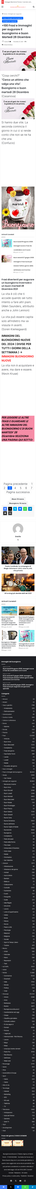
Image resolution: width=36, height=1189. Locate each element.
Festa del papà (8, 839)
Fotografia (7, 897)
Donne (5, 723)
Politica (6, 988)
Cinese (6, 1015)
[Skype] (15, 509)
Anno (5, 1000)
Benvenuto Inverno (10, 784)
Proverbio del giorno (10, 766)
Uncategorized (7, 1127)
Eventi (6, 893)
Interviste (7, 954)
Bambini (6, 878)
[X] (10, 509)
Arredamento (8, 708)
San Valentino (8, 860)
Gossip (5, 775)
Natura (6, 921)
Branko (6, 1006)
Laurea (6, 757)
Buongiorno (7, 833)
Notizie (5, 972)
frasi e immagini (7, 769)
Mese (5, 1045)
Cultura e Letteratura (9, 720)
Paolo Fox (7, 1052)
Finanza (5, 732)
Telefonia (7, 1103)
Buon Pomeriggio (9, 805)
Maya (6, 1042)
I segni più (7, 1033)
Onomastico (8, 857)
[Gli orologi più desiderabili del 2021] (18, 582)
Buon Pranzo (8, 808)
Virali (5, 991)
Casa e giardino (7, 705)
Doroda (5, 729)
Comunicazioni (7, 714)
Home (5, 14)
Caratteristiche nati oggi (11, 1012)
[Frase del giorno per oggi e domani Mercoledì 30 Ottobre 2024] (18, 1143)
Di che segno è (8, 1024)
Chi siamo (24, 1173)
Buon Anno (7, 741)
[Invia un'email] (10, 41)
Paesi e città (8, 927)
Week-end (7, 1061)
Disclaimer (31, 1176)
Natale (6, 763)
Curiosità (7, 887)
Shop (4, 1070)
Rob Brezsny (8, 1055)
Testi (5, 963)
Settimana (7, 1058)
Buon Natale (8, 802)
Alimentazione (8, 866)
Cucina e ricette (7, 717)
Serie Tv (6, 1121)
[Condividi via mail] (5, 513)
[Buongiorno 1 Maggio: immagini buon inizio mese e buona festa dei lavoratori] (9, 635)
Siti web (6, 1100)
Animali (6, 872)
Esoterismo (7, 890)
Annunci (5, 699)
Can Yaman (7, 778)
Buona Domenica (9, 821)
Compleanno (8, 748)
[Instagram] (25, 1180)
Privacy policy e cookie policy (11, 1176)
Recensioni (7, 960)
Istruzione (7, 906)
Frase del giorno (9, 751)
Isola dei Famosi (9, 1115)
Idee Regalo (8, 903)
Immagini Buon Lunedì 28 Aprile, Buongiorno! (26, 645)
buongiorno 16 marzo (18, 503)
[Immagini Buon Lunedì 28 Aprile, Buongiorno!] (27, 636)
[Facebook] (5, 509)
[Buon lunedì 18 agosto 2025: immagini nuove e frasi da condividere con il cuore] (7, 243)
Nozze (6, 924)
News (6, 957)
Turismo (6, 945)
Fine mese (7, 845)
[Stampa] (10, 513)
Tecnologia (6, 1088)
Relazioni (7, 933)
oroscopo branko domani (12, 1048)
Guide (6, 900)
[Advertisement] (18, 166)
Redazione (17, 1173)
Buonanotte (7, 830)
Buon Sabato (8, 811)
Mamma (6, 726)
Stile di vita (6, 1085)
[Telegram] (30, 509)
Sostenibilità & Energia (9, 1073)
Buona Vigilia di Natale (11, 827)
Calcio (6, 1079)
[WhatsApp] (25, 509)
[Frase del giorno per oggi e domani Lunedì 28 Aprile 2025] (6, 1143)
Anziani (5, 702)
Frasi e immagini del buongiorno (12, 18)
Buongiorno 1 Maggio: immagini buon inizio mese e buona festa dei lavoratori (9, 645)
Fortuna (6, 1030)
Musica (5, 948)
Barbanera (7, 1003)
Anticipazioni (8, 1112)
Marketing (7, 1094)
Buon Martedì (8, 796)
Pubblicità (24, 1176)
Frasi (4, 735)
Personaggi (6, 1064)
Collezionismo (8, 884)
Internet (6, 1091)
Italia (5, 982)
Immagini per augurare (15, 14)
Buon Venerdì (8, 814)
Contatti (29, 1169)
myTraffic (6, 966)
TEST (4, 1124)
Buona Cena (8, 817)
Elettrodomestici (9, 711)
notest (5, 969)
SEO (5, 1097)
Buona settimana (9, 824)
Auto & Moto (8, 875)
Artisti (6, 951)
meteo (6, 915)
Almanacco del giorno (11, 869)
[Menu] (2, 7)
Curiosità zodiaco (9, 1021)
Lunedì (6, 760)
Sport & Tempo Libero (11, 942)
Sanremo (7, 1118)
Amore (6, 997)
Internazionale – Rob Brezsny (13, 1036)
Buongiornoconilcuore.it (11, 1009)
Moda (6, 918)
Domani (6, 1027)
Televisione (6, 1109)
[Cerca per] (34, 7)
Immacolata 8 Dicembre (11, 848)
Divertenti (7, 979)
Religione (7, 936)
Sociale (6, 939)
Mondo (6, 985)
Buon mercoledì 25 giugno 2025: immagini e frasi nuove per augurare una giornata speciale (9, 621)
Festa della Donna (9, 842)
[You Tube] (20, 1180)
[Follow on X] (9, 41)
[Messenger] (20, 509)
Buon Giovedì (8, 790)
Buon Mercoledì (9, 745)
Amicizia (6, 738)
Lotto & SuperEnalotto (11, 912)
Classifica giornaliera (10, 1018)
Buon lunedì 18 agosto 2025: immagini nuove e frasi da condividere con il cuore (23, 246)
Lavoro (6, 909)
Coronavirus (8, 976)
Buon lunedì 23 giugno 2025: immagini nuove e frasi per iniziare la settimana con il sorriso (26, 621)
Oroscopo (6, 994)
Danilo (6, 41)
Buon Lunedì (8, 793)
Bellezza (6, 881)
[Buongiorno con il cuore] (18, 6)
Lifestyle (5, 863)
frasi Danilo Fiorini (9, 754)
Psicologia (7, 930)
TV (5, 1106)
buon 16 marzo (18, 499)
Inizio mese (7, 851)
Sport (4, 1076)
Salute (5, 1067)
